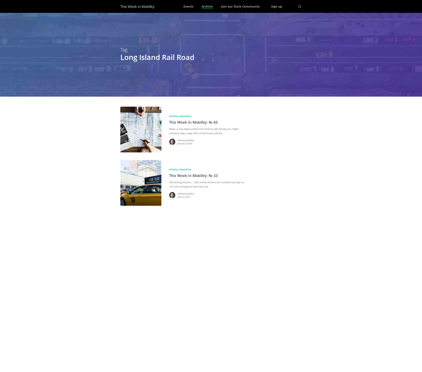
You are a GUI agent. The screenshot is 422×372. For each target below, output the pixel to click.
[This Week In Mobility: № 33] (140, 183)
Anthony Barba (186, 140)
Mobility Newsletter (180, 116)
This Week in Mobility (137, 6)
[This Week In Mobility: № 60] (140, 129)
